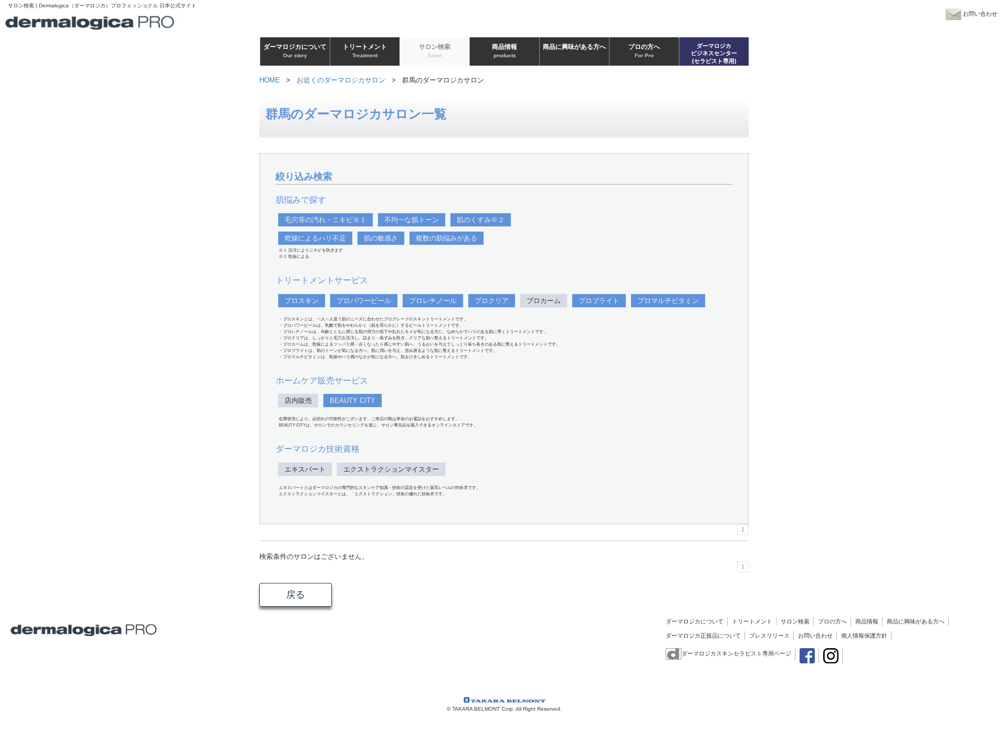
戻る (295, 594)
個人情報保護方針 (864, 635)
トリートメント (752, 621)
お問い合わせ (815, 635)
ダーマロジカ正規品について (703, 635)
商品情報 (866, 621)
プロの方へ (832, 621)
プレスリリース (769, 635)
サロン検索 (795, 621)
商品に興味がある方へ (915, 621)
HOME (269, 80)
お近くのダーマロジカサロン (341, 80)
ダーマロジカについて (694, 621)
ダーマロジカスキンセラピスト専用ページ (736, 653)
